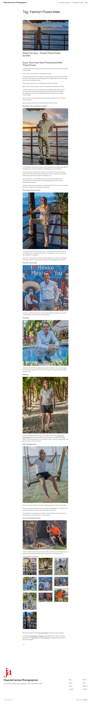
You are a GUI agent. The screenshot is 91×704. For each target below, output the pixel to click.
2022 (24, 644)
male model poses (43, 633)
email (54, 638)
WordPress (85, 699)
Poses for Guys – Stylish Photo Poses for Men (42, 54)
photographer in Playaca (37, 636)
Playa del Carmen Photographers (15, 2)
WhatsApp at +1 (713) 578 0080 (40, 638)
